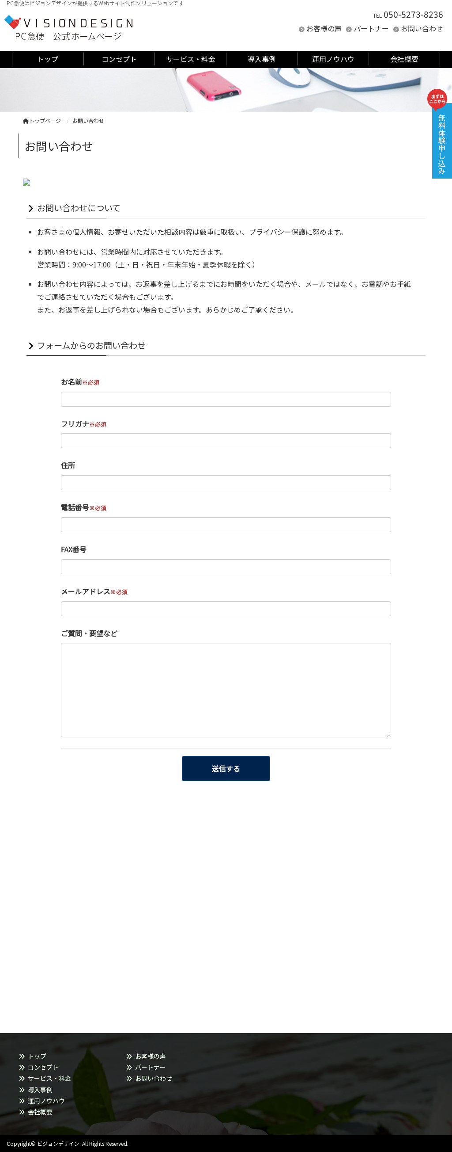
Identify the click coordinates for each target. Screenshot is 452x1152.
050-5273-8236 (413, 14)
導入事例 (40, 1089)
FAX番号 (74, 549)
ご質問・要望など (89, 633)
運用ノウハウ (46, 1100)
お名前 (80, 381)
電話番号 (83, 507)
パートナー (371, 28)
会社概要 (40, 1111)
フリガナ (83, 423)
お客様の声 (324, 28)
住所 (68, 465)
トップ (37, 1056)
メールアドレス (94, 591)
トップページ (45, 120)
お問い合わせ (422, 28)
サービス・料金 (49, 1078)
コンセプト (43, 1067)
